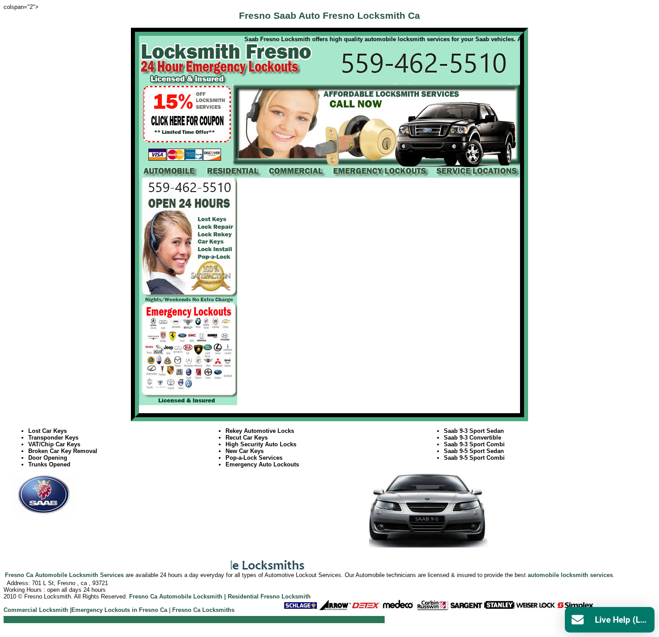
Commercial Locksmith (36, 610)
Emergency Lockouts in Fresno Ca (119, 610)
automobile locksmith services (570, 575)
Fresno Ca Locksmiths (203, 610)
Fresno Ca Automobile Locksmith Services (64, 575)
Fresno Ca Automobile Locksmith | (177, 596)
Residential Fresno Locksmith (269, 596)
